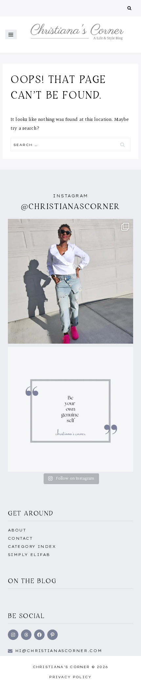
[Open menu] (11, 34)
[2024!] (70, 281)
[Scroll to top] (125, 673)
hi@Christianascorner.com (58, 650)
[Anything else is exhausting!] (70, 409)
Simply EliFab (29, 554)
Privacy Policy (70, 677)
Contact (20, 538)
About (17, 530)
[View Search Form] (129, 8)
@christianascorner (70, 206)
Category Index (32, 546)
